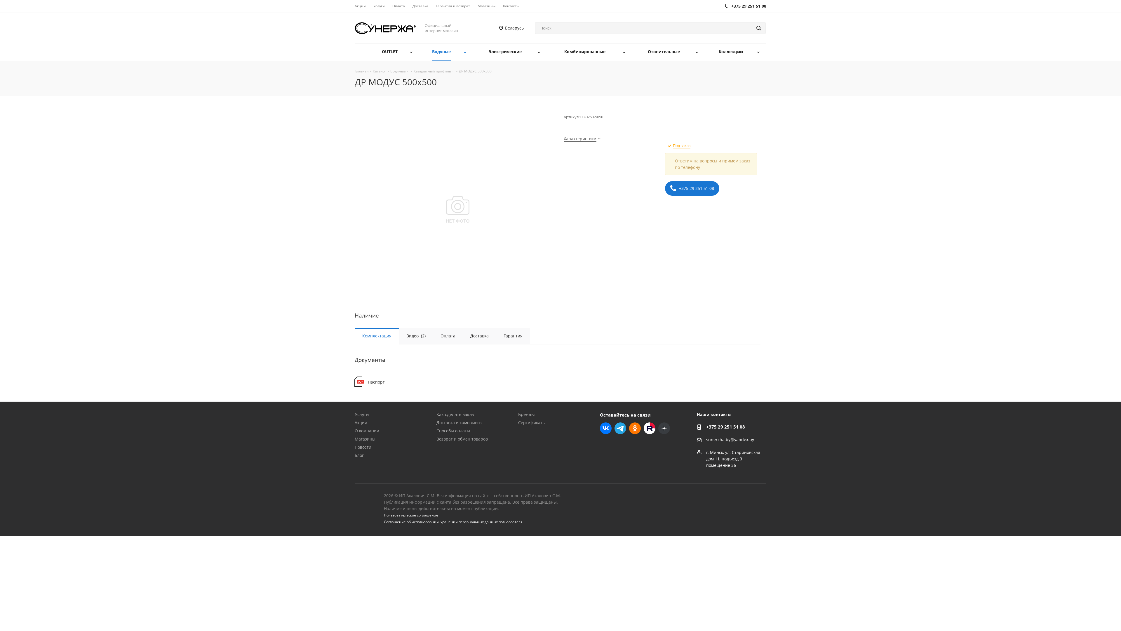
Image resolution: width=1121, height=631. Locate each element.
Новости (363, 447)
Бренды (526, 414)
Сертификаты (532, 422)
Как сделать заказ (455, 414)
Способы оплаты (453, 431)
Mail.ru (649, 428)
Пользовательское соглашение (411, 515)
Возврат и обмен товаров (462, 439)
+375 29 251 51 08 (696, 188)
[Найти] (759, 28)
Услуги (362, 414)
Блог (359, 455)
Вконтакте (606, 428)
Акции (361, 422)
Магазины (365, 439)
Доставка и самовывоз (459, 422)
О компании (367, 431)
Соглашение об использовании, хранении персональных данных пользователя (453, 521)
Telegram (620, 428)
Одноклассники (635, 428)
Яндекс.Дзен (664, 428)
